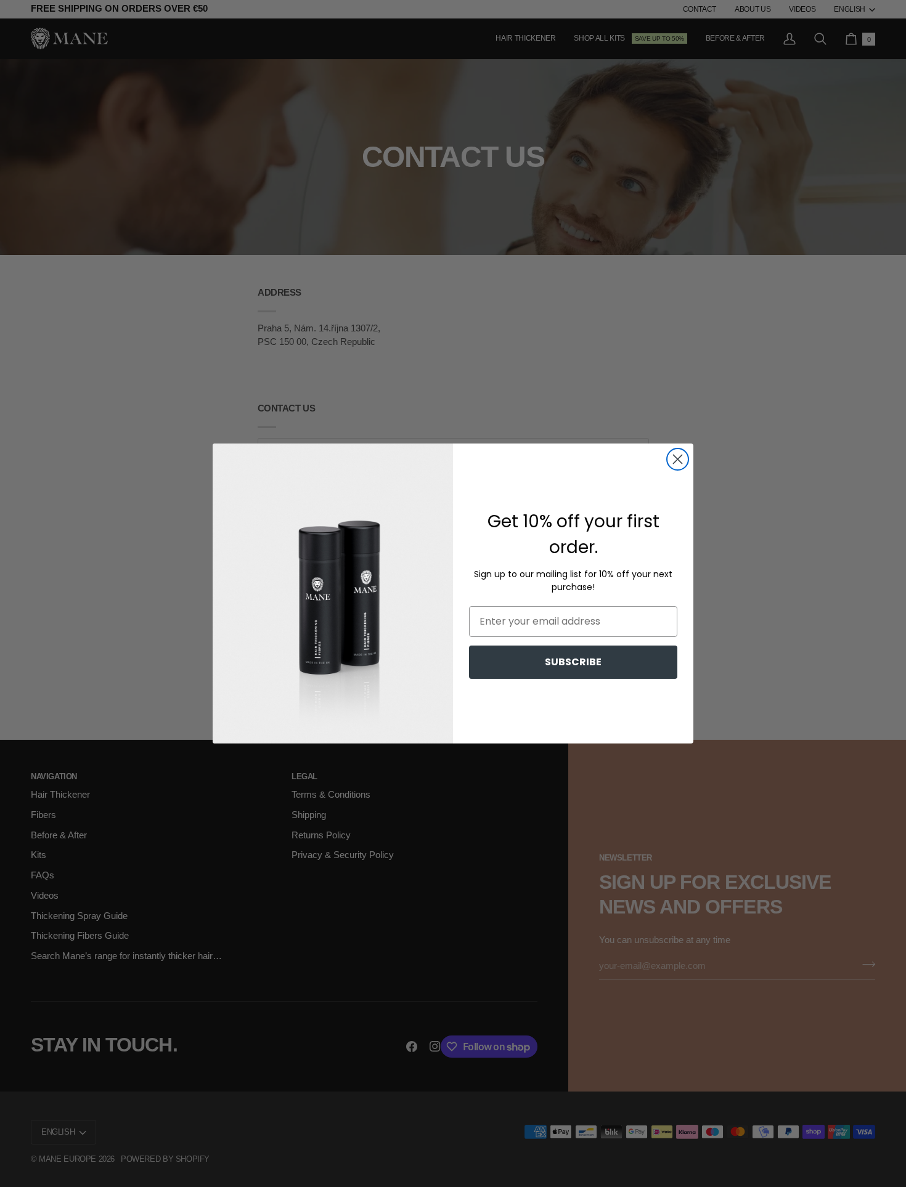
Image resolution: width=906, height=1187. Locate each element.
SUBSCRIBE (573, 662)
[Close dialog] (677, 459)
